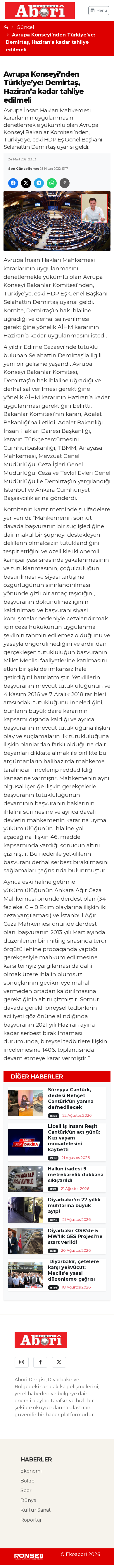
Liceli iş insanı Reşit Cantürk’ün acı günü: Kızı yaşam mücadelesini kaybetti (74, 1137)
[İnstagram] (22, 1362)
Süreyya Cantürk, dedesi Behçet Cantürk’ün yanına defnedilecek (71, 1098)
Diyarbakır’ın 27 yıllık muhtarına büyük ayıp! (74, 1205)
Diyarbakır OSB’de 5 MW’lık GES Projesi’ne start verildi (75, 1236)
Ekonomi (31, 1471)
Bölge (27, 1481)
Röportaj (30, 1520)
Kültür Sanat (35, 1510)
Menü (101, 10)
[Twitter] (59, 1362)
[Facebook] (40, 1362)
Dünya (28, 1500)
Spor (26, 1490)
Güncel (25, 27)
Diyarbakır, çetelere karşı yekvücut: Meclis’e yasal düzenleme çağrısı (73, 1270)
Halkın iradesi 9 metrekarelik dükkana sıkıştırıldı (75, 1174)
